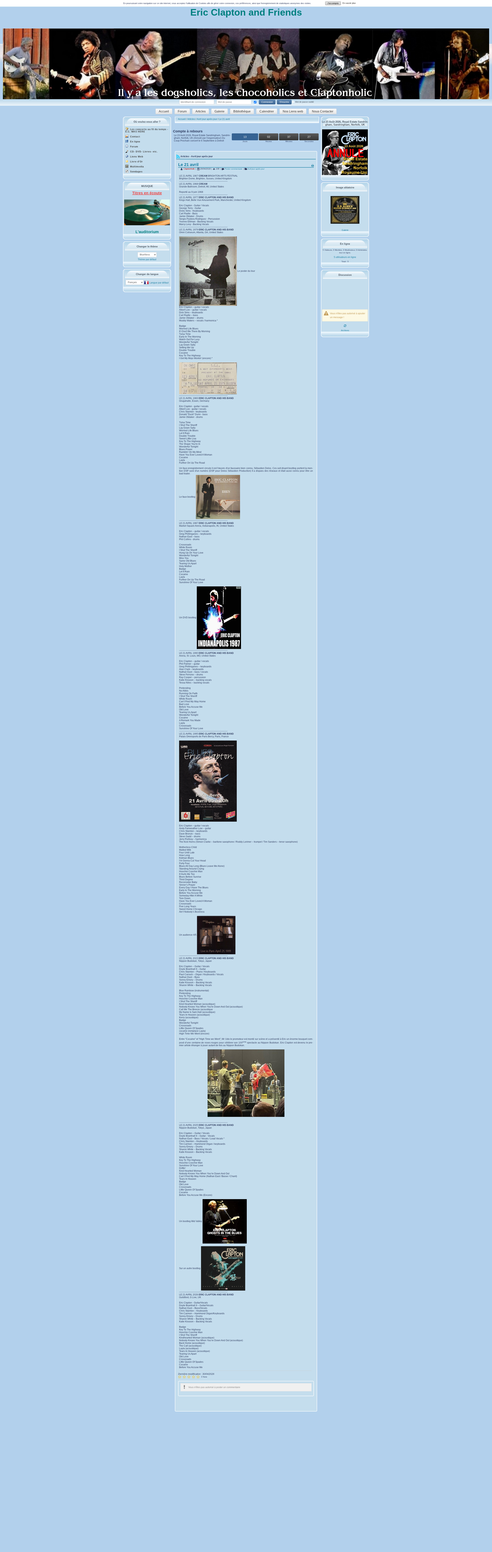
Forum (182, 111)
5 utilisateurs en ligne (345, 257)
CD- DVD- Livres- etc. (143, 151)
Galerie (219, 111)
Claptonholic (189, 169)
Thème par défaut (147, 259)
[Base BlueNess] (147, 254)
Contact (134, 136)
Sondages (136, 171)
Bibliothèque (242, 111)
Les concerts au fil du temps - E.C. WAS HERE (146, 130)
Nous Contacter (322, 111)
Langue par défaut (159, 282)
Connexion (267, 102)
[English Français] (135, 282)
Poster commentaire (233, 169)
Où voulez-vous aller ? (147, 121)
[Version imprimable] (312, 165)
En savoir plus (349, 3)
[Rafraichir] (345, 325)
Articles (200, 111)
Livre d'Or (136, 161)
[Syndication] (178, 156)
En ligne (134, 141)
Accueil (164, 111)
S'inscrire (284, 102)
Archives (345, 330)
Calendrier (266, 111)
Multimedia (136, 166)
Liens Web (136, 156)
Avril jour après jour (256, 169)
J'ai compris (333, 3)
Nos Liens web (293, 111)
